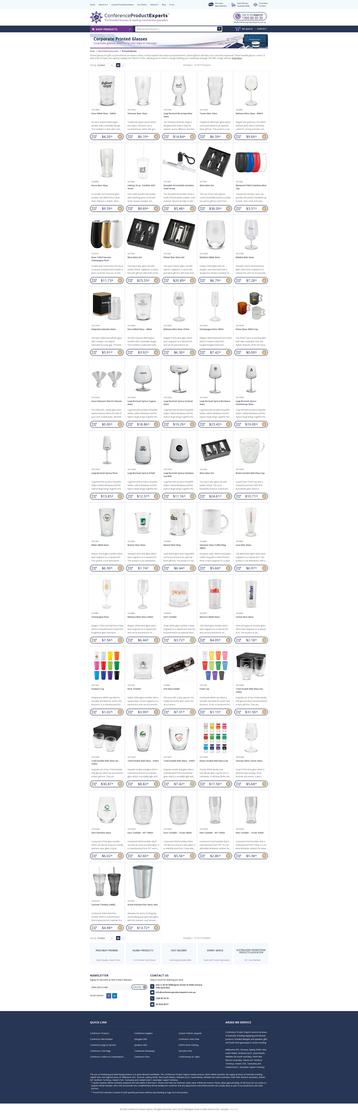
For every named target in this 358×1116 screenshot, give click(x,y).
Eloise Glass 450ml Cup (247, 329)
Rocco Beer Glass (99, 185)
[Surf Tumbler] (179, 594)
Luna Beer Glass (243, 545)
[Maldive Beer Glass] (251, 234)
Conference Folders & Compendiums (107, 1056)
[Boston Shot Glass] (143, 522)
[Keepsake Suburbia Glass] (106, 306)
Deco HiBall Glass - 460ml (140, 329)
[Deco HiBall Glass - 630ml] (106, 90)
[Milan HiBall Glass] (106, 522)
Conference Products (99, 1033)
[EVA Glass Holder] (179, 665)
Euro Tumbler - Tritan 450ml (178, 832)
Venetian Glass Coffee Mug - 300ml (213, 546)
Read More (237, 58)
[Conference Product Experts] (129, 17)
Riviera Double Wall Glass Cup (250, 473)
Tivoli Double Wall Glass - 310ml (179, 760)
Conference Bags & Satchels (103, 1045)
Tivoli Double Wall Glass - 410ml (143, 760)
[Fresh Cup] (215, 665)
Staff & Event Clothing (188, 1045)
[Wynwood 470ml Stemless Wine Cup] (251, 162)
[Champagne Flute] (106, 594)
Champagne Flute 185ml (211, 329)
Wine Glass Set (207, 185)
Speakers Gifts (140, 1045)
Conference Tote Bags (100, 1051)
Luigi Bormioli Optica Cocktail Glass (178, 403)
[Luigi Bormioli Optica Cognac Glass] (143, 378)
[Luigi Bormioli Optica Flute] (106, 450)
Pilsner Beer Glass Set (174, 257)
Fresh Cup (204, 689)
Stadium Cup (97, 689)
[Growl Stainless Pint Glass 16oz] (143, 881)
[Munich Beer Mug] (179, 522)
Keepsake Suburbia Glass (103, 329)
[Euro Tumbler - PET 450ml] (143, 809)
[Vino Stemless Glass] (106, 809)
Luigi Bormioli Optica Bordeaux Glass (215, 403)
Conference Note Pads (189, 1039)
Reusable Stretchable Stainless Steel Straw (179, 187)
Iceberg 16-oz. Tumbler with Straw (141, 187)
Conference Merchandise (101, 1039)
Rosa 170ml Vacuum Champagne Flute (101, 259)
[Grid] (118, 65)
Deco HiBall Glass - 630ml (103, 113)
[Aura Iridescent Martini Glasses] (106, 378)
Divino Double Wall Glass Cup (214, 760)
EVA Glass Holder (172, 689)
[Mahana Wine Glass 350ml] (143, 594)
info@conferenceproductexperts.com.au (250, 22)
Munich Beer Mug (172, 545)
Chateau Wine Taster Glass (249, 760)
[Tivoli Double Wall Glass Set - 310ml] (106, 737)
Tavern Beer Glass (208, 113)
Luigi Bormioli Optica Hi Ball (141, 473)
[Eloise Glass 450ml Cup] (251, 306)
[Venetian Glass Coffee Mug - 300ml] (215, 522)
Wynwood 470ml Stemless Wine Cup (251, 187)
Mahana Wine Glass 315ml (176, 329)
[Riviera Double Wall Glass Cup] (251, 450)
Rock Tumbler (134, 689)
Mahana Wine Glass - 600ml (249, 113)
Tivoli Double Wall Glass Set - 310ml (105, 762)
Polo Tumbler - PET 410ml (212, 832)
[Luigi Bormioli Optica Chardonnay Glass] (251, 378)
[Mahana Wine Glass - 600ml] (251, 90)
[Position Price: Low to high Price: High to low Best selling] (105, 65)
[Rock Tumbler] (143, 665)
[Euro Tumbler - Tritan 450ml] (179, 809)
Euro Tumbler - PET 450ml (140, 832)
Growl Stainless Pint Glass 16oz (143, 904)
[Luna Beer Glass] (251, 522)
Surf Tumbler (170, 617)
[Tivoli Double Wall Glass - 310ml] (179, 737)
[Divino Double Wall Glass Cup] (215, 737)
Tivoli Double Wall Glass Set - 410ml (250, 690)
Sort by (93, 65)
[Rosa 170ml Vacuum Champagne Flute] (106, 234)
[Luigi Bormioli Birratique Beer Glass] (179, 90)
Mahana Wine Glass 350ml (140, 617)
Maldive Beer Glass (245, 257)
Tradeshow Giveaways (144, 1051)
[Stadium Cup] (106, 665)
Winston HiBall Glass (210, 617)
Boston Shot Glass (136, 545)
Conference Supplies (143, 1033)
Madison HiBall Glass (210, 257)
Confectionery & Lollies (189, 1056)
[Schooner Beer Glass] (143, 90)
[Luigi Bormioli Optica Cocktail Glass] (179, 378)
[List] (123, 65)
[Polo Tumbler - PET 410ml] (215, 809)
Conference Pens (142, 1056)
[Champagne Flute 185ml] (215, 306)
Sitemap (234, 1109)
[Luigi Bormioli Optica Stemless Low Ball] (179, 450)
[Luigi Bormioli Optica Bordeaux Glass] (215, 378)
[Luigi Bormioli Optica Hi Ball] (143, 450)
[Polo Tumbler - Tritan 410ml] (251, 809)
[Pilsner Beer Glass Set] (179, 234)
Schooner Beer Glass (137, 113)
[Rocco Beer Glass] (106, 162)
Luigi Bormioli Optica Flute (104, 473)
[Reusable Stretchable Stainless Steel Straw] (179, 162)
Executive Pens (185, 1051)
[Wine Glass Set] (215, 162)
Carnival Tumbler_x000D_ (103, 904)
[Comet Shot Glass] (251, 594)
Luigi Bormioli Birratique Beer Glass (178, 115)
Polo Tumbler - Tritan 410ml (250, 832)
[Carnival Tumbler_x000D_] (106, 881)
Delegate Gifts (140, 1039)
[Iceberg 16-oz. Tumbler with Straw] (143, 162)
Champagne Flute (100, 617)
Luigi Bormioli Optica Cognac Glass (142, 403)
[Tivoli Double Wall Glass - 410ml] (143, 737)
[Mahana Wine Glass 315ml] (179, 306)
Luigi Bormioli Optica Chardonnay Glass (246, 403)
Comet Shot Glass (244, 617)
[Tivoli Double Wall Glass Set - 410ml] (251, 665)
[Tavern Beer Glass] (215, 90)
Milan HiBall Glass (100, 545)
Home (92, 51)
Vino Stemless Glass (101, 832)
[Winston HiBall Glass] (215, 594)
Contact (262, 28)
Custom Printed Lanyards (190, 1033)
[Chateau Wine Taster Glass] (251, 737)
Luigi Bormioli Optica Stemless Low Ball (179, 474)
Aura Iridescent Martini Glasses (106, 401)
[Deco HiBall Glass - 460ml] (143, 306)
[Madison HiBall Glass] (215, 234)
